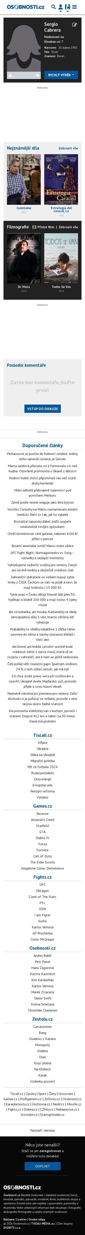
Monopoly (42, 1045)
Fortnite (42, 850)
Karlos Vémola (42, 927)
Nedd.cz (58, 1104)
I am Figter (42, 915)
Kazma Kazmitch (42, 974)
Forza (42, 844)
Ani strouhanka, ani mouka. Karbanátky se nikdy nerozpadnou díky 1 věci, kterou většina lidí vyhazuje (42, 617)
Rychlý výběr (59, 75)
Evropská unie (42, 785)
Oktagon (42, 890)
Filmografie (18, 227)
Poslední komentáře (26, 365)
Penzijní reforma (42, 791)
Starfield (42, 825)
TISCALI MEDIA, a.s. (43, 1223)
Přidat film (45, 227)
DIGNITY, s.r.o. (12, 1228)
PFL (42, 903)
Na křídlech (42, 1069)
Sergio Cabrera (52, 27)
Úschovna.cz (41, 1104)
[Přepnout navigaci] (60, 7)
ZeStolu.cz (52, 1099)
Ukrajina (42, 748)
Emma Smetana (42, 1004)
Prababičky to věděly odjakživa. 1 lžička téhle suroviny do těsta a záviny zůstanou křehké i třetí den (42, 634)
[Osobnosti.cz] (25, 7)
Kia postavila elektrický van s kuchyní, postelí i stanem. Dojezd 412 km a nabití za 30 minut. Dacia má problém (42, 716)
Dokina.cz (30, 1109)
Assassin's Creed (42, 819)
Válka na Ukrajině (42, 754)
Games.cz (42, 806)
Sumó (42, 921)
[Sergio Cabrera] (24, 46)
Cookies (21, 1219)
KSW (42, 909)
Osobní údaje (37, 1219)
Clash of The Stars (42, 896)
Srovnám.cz (29, 1114)
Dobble (42, 1051)
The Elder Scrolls (42, 862)
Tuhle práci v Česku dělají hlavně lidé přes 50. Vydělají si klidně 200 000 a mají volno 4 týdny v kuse (42, 599)
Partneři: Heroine (42, 1130)
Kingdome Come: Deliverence (42, 868)
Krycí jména (42, 1063)
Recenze (42, 813)
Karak (42, 1075)
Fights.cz (43, 877)
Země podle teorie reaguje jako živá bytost (42, 502)
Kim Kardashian (42, 980)
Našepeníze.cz (66, 1109)
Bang (42, 1032)
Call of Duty (42, 856)
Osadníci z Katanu (42, 1039)
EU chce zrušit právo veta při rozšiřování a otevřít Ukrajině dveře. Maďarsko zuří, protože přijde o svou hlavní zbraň (42, 681)
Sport (42, 1093)
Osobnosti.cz (42, 948)
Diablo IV (42, 838)
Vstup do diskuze (42, 409)
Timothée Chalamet (42, 1010)
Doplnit (42, 1166)
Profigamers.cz (31, 1099)
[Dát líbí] (15, 75)
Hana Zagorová (42, 968)
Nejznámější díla (23, 148)
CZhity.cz (46, 1109)
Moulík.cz (74, 1104)
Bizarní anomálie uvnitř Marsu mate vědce (42, 546)
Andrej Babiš (42, 955)
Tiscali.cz (42, 735)
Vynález (42, 797)
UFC (42, 884)
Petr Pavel (42, 961)
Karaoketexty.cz (17, 1104)
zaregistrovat (50, 1151)
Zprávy (31, 1093)
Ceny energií (42, 779)
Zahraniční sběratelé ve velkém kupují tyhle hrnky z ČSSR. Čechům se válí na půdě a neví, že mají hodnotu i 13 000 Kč (42, 582)
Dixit (42, 1057)
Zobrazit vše (68, 148)
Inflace (43, 742)
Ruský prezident (42, 773)
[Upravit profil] (74, 24)
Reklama (8, 1219)
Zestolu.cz (42, 1019)
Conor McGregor (42, 939)
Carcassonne (42, 1026)
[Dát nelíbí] (32, 75)
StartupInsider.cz (52, 1114)
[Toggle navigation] (74, 7)
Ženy (52, 1093)
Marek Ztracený (42, 992)
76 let (54, 52)
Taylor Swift (43, 998)
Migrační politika (43, 761)
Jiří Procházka (43, 933)
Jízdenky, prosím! (42, 1081)
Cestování (65, 1093)
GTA (42, 832)
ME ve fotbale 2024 (42, 767)
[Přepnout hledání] (53, 7)
